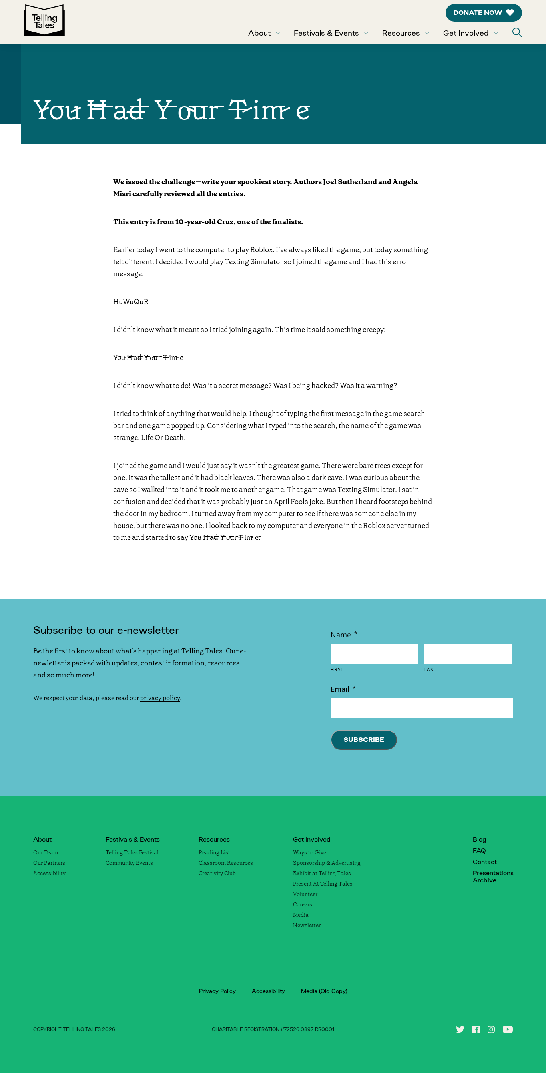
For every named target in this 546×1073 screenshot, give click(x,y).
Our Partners (49, 863)
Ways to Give (309, 852)
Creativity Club (217, 873)
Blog (479, 839)
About (259, 33)
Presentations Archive (493, 876)
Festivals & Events (326, 33)
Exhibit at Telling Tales (322, 873)
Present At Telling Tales (323, 883)
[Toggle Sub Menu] (278, 33)
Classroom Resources (226, 863)
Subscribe (363, 739)
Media (301, 915)
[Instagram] (491, 1029)
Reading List (214, 852)
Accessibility (49, 873)
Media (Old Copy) (324, 991)
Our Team (45, 852)
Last (430, 669)
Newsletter (307, 925)
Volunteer (305, 894)
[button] (517, 32)
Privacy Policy (217, 991)
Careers (302, 904)
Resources (401, 33)
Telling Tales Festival (132, 852)
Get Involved (466, 33)
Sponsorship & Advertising (327, 863)
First (337, 669)
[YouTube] (508, 1029)
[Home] (44, 22)
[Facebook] (476, 1029)
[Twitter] (460, 1029)
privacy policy (160, 698)
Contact (485, 862)
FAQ (479, 850)
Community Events (129, 863)
